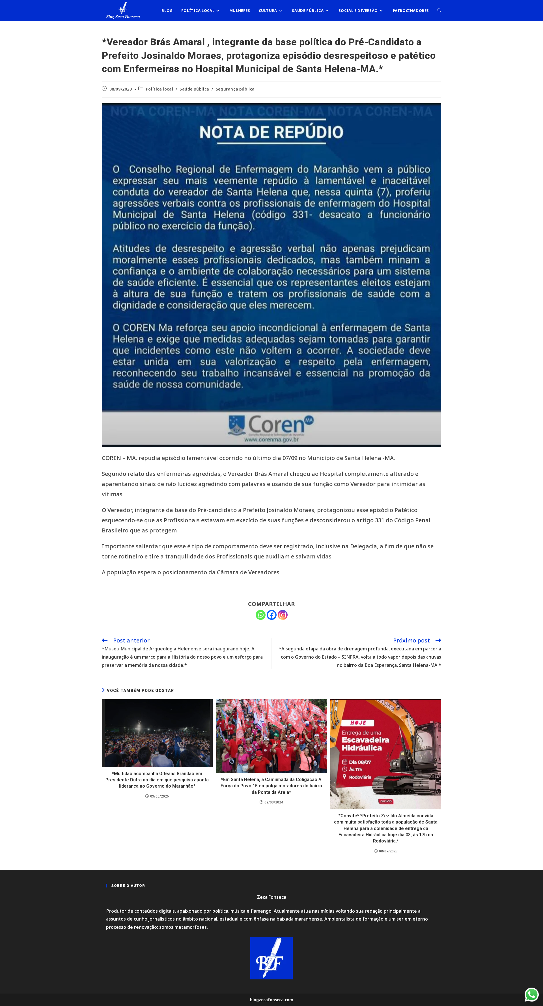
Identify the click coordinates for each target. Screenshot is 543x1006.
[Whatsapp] (261, 615)
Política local (159, 89)
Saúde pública (194, 89)
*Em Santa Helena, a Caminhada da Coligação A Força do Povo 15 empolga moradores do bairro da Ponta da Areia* (271, 786)
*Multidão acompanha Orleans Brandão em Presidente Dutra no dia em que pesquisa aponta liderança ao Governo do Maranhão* (157, 780)
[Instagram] (283, 615)
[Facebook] (272, 615)
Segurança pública (235, 89)
